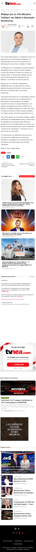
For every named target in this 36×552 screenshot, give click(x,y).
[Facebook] (8, 157)
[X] (13, 157)
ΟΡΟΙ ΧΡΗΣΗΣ (28, 541)
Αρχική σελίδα (5, 9)
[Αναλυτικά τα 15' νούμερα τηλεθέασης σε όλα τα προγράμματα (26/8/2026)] (18, 388)
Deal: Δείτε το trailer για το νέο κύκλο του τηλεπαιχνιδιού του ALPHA (17, 233)
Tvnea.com (20, 296)
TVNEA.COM (4, 291)
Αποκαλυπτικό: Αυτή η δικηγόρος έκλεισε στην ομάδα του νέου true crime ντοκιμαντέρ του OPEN (24, 515)
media (11, 9)
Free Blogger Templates (22, 549)
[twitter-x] (19, 533)
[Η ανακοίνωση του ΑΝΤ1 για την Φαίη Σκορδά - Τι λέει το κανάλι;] (7, 503)
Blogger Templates (17, 547)
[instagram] (16, 533)
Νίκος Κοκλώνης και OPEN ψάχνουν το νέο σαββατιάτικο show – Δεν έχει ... (23, 480)
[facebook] (13, 533)
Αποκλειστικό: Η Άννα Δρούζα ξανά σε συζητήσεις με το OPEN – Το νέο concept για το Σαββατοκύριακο (24, 492)
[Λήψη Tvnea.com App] (18, 357)
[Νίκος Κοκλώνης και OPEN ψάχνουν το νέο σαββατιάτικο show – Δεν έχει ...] (7, 480)
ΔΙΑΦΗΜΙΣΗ (18, 541)
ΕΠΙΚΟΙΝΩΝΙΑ (18, 544)
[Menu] (2, 3)
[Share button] (22, 157)
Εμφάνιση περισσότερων (27, 176)
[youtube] (22, 533)
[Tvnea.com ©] (13, 3)
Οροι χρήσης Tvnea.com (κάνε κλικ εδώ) (12, 299)
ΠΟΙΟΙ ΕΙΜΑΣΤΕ (8, 541)
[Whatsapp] (17, 157)
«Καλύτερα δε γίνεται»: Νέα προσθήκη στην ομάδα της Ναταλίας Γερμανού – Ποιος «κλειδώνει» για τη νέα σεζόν (18, 204)
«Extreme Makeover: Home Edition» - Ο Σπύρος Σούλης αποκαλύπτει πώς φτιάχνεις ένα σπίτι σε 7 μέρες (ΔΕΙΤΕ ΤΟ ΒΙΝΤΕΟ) (17, 264)
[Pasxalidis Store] (14, 440)
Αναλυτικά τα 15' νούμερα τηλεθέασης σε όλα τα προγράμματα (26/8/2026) (16, 401)
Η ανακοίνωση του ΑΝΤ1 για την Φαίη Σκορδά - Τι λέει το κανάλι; (24, 503)
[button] (34, 3)
